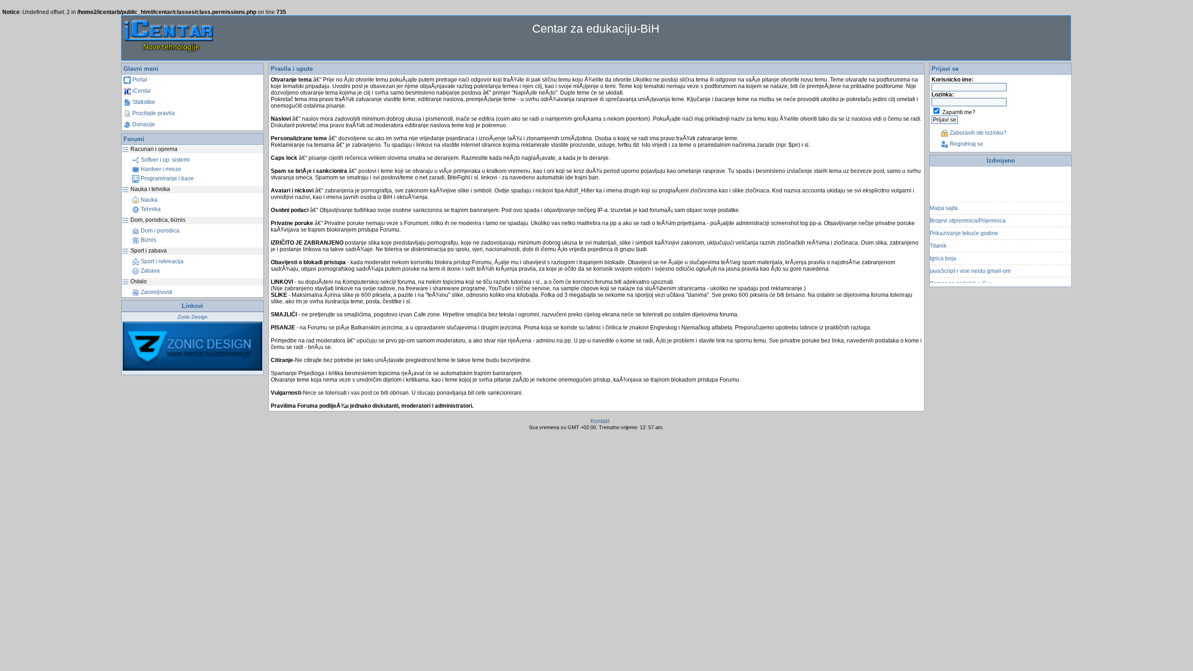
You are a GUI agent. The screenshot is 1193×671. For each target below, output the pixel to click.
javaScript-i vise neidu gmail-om (970, 265)
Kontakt (600, 421)
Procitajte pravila (153, 113)
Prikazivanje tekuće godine (964, 228)
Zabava (149, 270)
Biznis (147, 240)
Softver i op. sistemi (164, 160)
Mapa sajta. (944, 202)
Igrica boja (943, 253)
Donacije (143, 124)
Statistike (143, 102)
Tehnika (150, 209)
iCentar (141, 91)
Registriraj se (965, 144)
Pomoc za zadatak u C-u (961, 278)
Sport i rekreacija (161, 261)
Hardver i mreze (160, 169)
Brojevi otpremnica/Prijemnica (968, 215)
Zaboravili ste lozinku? (977, 133)
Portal (139, 79)
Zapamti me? (958, 112)
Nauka (148, 200)
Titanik (938, 240)
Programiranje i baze (166, 178)
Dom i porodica (159, 230)
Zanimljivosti (155, 292)
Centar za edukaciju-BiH (595, 28)
